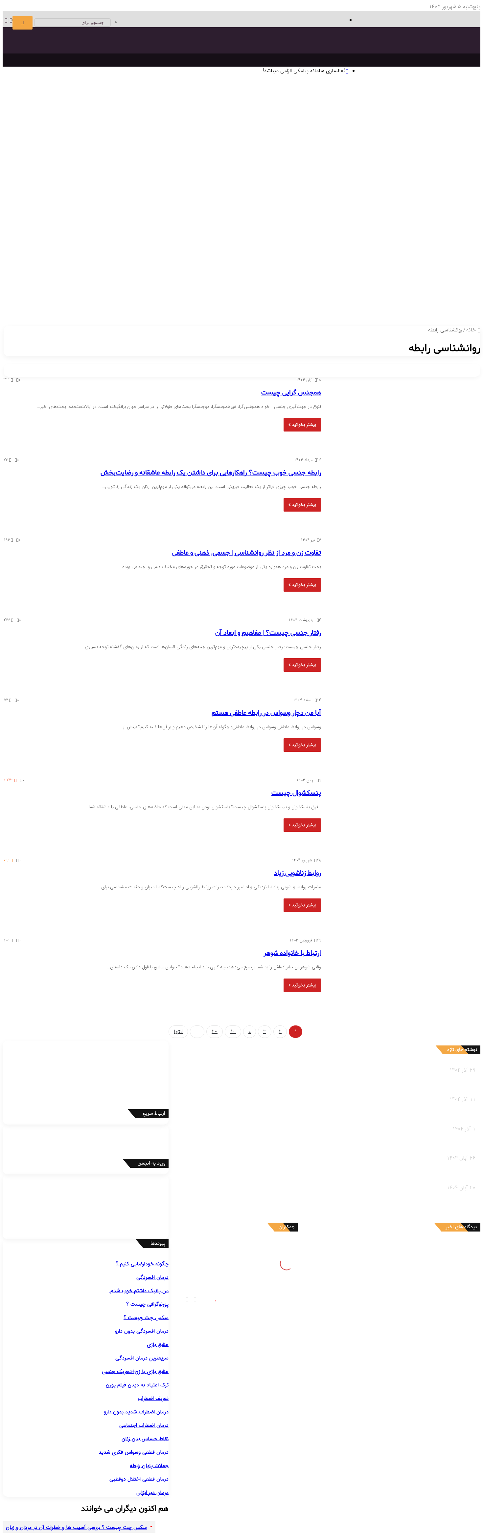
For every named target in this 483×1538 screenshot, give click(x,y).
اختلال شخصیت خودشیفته (81, 213)
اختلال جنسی (437, 246)
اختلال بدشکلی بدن (179, 180)
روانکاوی (262, 131)
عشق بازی (158, 1344)
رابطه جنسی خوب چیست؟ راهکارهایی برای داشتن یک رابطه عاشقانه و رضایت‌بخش (211, 473)
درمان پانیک (379, 155)
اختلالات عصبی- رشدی (158, 188)
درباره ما (230, 303)
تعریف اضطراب (153, 1398)
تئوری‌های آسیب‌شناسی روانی (135, 114)
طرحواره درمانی (287, 131)
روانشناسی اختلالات (441, 164)
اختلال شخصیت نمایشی (136, 213)
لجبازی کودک (368, 287)
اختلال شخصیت (434, 204)
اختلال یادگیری (156, 196)
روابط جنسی (384, 303)
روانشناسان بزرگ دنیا (432, 122)
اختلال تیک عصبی (31, 196)
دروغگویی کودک (423, 287)
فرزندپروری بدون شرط (148, 287)
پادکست (309, 303)
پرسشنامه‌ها (32, 122)
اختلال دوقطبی (400, 229)
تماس (241, 295)
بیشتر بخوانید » (302, 424)
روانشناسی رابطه (444, 295)
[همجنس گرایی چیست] (398, 413)
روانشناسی (450, 98)
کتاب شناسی (59, 122)
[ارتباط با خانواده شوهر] (398, 973)
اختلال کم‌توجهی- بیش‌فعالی (81, 196)
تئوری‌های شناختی (384, 114)
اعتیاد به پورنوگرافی (46, 254)
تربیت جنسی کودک (192, 287)
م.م (435, 1309)
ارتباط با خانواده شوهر (292, 953)
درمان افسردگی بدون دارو (142, 1331)
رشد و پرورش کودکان (261, 278)
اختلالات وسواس (253, 172)
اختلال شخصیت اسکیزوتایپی (301, 213)
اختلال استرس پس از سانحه (214, 196)
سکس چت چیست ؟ (146, 1318)
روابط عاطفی (440, 303)
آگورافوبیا (344, 196)
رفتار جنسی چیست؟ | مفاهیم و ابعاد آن (268, 633)
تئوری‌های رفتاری (422, 114)
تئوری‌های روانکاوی (187, 114)
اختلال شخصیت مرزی (185, 213)
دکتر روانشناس (108, 122)
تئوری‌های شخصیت (297, 114)
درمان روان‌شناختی (387, 122)
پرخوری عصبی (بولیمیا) (321, 237)
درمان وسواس (407, 155)
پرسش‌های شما (268, 295)
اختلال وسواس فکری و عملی (230, 180)
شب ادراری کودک (335, 287)
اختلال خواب (371, 229)
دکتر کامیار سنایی (420, 1247)
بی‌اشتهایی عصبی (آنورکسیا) (267, 237)
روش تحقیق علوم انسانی (150, 122)
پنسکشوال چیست (296, 793)
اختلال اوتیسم (125, 196)
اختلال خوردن (341, 229)
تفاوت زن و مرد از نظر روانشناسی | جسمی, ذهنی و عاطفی (246, 553)
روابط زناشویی (412, 303)
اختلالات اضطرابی (433, 188)
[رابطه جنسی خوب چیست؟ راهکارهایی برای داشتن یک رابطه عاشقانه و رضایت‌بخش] (398, 493)
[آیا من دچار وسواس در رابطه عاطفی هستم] (398, 733)
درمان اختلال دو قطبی (342, 155)
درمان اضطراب (304, 155)
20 (215, 1031)
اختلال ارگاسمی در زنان (184, 254)
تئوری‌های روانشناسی (428, 106)
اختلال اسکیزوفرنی (435, 229)
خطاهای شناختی (321, 139)
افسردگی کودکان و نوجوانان (302, 180)
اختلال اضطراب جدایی (311, 196)
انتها (178, 1031)
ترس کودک (394, 287)
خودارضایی (78, 254)
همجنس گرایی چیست (291, 393)
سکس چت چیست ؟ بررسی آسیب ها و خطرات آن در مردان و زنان (76, 1527)
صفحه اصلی (454, 90)
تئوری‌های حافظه (226, 114)
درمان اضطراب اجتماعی (264, 155)
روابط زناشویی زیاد (297, 873)
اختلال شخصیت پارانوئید (414, 213)
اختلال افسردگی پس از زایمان (410, 180)
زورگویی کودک (302, 287)
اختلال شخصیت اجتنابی (415, 221)
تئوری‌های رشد (260, 114)
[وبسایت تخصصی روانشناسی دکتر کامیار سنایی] (413, 57)
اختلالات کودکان (45, 278)
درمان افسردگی (438, 155)
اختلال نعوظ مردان (332, 254)
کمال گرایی (350, 139)
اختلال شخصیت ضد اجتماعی (239, 213)
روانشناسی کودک (444, 270)
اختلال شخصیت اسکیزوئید (360, 213)
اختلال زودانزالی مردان (418, 254)
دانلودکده (83, 122)
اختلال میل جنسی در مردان (284, 254)
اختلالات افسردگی (432, 172)
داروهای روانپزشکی (351, 295)
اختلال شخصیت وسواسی (313, 221)
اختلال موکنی (144, 180)
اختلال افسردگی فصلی (355, 180)
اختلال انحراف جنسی (138, 254)
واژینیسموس (103, 254)
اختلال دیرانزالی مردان (373, 254)
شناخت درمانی (378, 131)
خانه (471, 330)
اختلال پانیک (427, 196)
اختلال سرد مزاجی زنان (232, 254)
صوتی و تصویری (310, 295)
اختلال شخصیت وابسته (365, 221)
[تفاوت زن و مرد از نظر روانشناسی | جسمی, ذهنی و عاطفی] (398, 573)
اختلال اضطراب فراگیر (266, 196)
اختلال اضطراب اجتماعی (388, 196)
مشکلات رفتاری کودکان (426, 278)
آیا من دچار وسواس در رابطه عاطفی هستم (266, 713)
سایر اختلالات (440, 262)
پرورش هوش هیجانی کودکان (94, 287)
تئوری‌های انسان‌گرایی (341, 114)
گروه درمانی (241, 131)
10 (233, 1031)
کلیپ (294, 303)
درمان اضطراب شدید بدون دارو (136, 1412)
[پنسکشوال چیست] (398, 813)
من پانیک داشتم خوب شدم (139, 1291)
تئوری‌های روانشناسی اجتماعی (72, 114)
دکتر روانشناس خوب (440, 147)
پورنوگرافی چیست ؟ (147, 1304)
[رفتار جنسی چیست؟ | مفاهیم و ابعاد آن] (398, 653)
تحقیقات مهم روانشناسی (202, 122)
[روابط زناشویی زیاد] (398, 893)
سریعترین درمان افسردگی (142, 1358)
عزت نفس (373, 139)
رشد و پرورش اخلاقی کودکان (243, 287)
